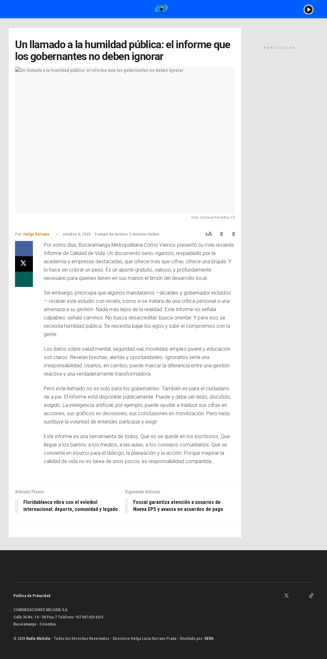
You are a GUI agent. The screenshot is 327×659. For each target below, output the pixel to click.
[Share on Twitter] (24, 264)
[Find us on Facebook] (278, 596)
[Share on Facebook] (24, 248)
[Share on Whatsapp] (24, 279)
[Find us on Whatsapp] (270, 596)
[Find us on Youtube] (303, 596)
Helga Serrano (36, 234)
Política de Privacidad (31, 596)
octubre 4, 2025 (77, 234)
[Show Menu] (16, 9)
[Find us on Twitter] (286, 596)
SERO (208, 638)
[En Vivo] (308, 8)
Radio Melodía (38, 638)
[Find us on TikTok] (311, 596)
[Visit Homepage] (161, 9)
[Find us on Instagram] (295, 596)
